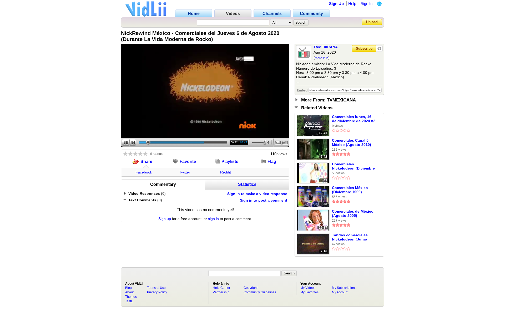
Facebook (143, 172)
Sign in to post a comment (263, 200)
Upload (372, 22)
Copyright (250, 288)
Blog (128, 288)
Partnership (221, 292)
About (129, 292)
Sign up (164, 219)
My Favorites (309, 292)
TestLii (129, 301)
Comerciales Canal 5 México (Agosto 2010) (351, 142)
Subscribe (364, 48)
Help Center (221, 288)
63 (379, 48)
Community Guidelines (260, 292)
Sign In (366, 3)
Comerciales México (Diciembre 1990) (350, 190)
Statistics (247, 184)
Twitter (184, 172)
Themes (131, 297)
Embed (302, 90)
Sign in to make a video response (257, 194)
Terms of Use (156, 288)
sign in (213, 219)
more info (321, 58)
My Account (340, 292)
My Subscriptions (344, 288)
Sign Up (336, 3)
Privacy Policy (157, 292)
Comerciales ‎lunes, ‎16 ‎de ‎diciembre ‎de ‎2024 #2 (353, 119)
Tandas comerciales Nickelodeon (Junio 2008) (350, 237)
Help (352, 3)
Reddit (225, 172)
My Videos (307, 288)
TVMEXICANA (326, 47)
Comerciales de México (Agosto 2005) (352, 213)
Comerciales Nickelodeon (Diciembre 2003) (353, 166)
